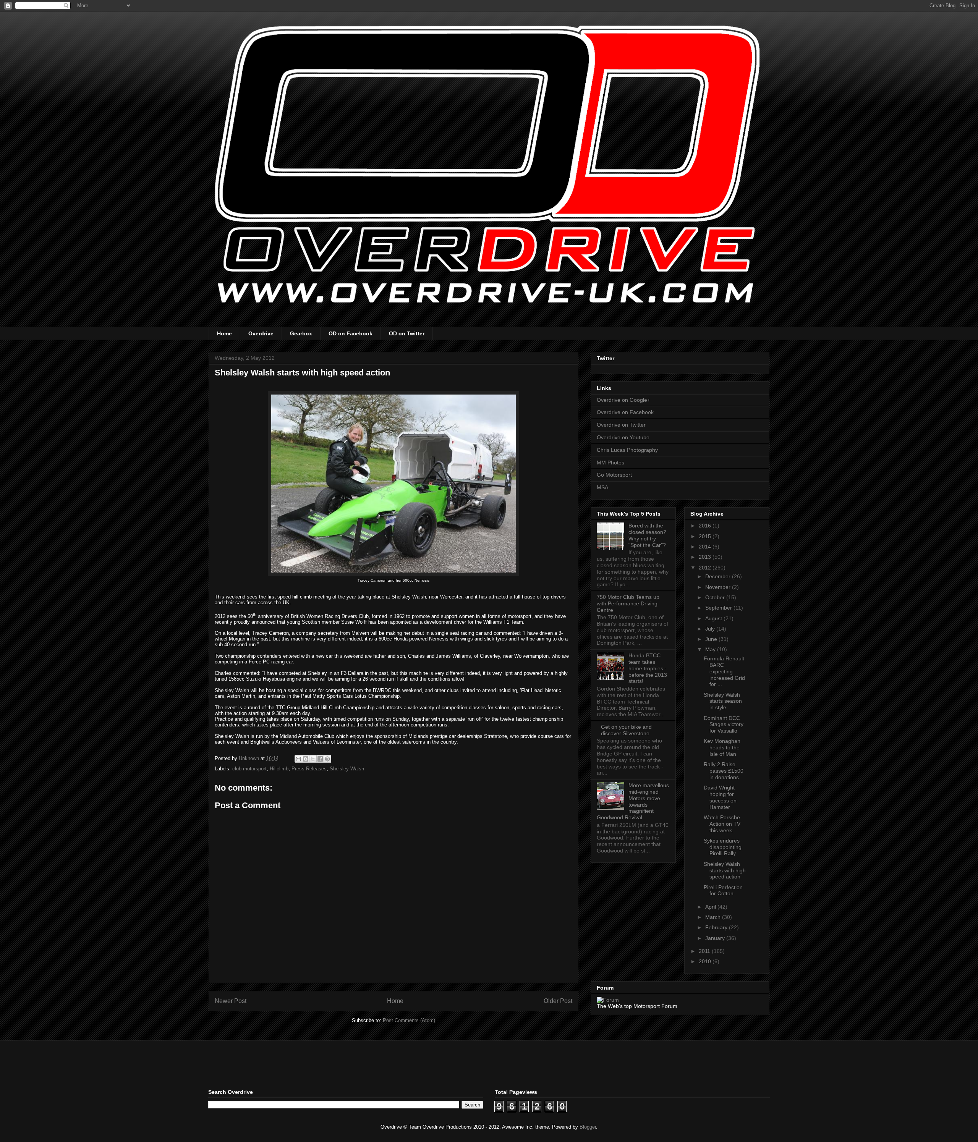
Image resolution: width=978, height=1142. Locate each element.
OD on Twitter (406, 333)
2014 (705, 547)
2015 (705, 536)
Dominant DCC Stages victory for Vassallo (723, 724)
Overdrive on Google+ (623, 400)
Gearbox (301, 333)
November (718, 587)
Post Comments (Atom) (409, 1020)
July (710, 629)
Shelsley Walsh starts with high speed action (725, 870)
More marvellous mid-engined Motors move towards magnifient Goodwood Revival (633, 801)
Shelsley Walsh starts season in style (723, 701)
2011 (705, 951)
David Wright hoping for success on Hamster (720, 797)
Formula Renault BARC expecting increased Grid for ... (724, 671)
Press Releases (309, 769)
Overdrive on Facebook (625, 412)
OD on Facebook (350, 333)
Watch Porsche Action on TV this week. (722, 823)
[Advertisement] (297, 1063)
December (718, 576)
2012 (705, 568)
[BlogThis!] (305, 759)
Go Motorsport (614, 475)
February (717, 927)
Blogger (588, 1127)
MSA (602, 487)
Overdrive (261, 333)
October (715, 597)
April (711, 907)
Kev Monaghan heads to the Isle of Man (722, 747)
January (715, 938)
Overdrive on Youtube (623, 437)
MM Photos (610, 462)
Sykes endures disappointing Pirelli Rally (723, 847)
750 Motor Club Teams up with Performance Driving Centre (628, 603)
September (719, 608)
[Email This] (298, 759)
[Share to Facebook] (320, 759)
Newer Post (230, 1001)
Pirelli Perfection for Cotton (723, 890)
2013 (705, 557)
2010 (705, 961)
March (713, 917)
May (711, 649)
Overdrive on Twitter (621, 425)
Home (224, 333)
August (714, 618)
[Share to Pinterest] (327, 759)
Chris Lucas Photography (627, 450)
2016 (705, 525)
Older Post (558, 1001)
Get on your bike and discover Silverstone (626, 730)
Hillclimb (279, 769)
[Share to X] (313, 759)
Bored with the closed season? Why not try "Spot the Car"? (647, 535)
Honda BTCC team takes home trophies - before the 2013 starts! (647, 668)
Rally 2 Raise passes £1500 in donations (723, 770)
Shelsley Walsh (347, 769)
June (712, 639)
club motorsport (249, 769)
